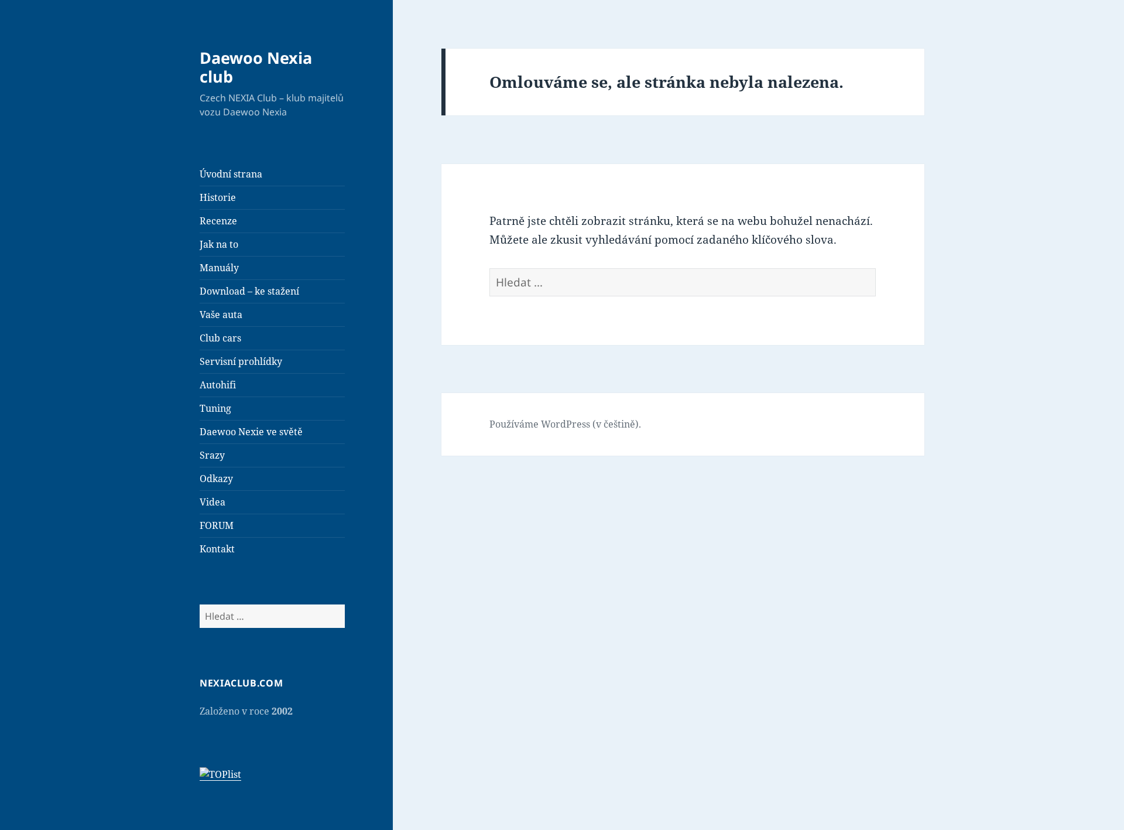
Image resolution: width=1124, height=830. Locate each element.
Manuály (219, 267)
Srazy (212, 455)
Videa (212, 502)
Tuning (215, 408)
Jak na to (219, 244)
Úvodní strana (231, 174)
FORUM (217, 525)
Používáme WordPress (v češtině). (565, 424)
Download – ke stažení (249, 291)
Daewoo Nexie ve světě (251, 431)
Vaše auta (221, 314)
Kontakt (217, 548)
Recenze (218, 220)
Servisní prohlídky (241, 361)
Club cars (220, 338)
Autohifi (218, 384)
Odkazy (216, 478)
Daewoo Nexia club (256, 67)
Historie (218, 197)
